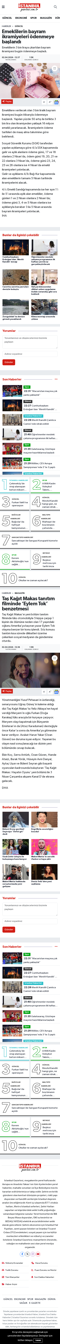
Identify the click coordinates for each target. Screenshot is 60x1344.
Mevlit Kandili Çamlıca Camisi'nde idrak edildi (39, 422)
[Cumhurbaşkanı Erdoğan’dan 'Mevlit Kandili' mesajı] (15, 247)
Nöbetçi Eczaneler (14, 1263)
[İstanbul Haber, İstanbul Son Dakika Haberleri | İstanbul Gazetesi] (29, 7)
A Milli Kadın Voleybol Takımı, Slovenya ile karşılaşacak (48, 486)
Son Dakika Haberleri (44, 1277)
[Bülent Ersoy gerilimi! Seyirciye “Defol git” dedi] (15, 819)
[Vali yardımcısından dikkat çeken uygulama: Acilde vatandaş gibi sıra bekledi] (44, 277)
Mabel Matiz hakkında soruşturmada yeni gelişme (13, 884)
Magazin (20, 593)
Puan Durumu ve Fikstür (46, 1270)
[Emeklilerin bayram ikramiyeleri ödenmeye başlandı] (30, 80)
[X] (27, 1254)
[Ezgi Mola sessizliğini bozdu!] (44, 819)
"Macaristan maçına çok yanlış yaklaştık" (40, 393)
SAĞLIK (23, 1303)
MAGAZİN (46, 18)
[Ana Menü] (3, 7)
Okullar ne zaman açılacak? (33, 580)
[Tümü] (56, 379)
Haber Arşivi (11, 1284)
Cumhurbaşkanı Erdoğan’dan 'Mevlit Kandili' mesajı (13, 259)
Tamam (38, 1340)
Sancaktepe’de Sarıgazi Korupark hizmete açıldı (35, 542)
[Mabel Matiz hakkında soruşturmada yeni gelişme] (15, 872)
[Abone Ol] (56, 102)
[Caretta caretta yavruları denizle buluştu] (15, 277)
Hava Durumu (41, 1263)
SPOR (33, 18)
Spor (27, 387)
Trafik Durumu (11, 1270)
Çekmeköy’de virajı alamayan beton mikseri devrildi (17, 486)
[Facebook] (22, 1254)
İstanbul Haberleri (33, 416)
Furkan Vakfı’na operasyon (20, 504)
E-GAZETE (34, 1303)
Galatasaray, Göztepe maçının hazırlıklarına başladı (39, 451)
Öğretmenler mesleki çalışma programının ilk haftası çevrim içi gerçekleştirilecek (39, 436)
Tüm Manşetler (12, 1277)
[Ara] (55, 7)
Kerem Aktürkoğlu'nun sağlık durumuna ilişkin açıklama (20, 561)
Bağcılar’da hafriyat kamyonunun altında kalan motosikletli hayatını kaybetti (18, 525)
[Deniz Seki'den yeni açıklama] (44, 872)
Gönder (9, 362)
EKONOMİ (21, 18)
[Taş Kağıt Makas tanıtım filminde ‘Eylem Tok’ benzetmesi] (30, 670)
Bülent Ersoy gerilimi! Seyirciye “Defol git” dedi (13, 831)
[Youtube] (38, 1254)
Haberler (6, 26)
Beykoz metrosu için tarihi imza (49, 563)
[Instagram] (32, 1254)
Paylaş (9, 101)
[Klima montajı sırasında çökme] (44, 307)
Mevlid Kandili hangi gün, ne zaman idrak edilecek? (50, 504)
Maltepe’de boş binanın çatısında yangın (48, 525)
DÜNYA (51, 1299)
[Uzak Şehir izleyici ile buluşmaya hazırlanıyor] (15, 847)
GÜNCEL (7, 18)
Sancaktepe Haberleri (22, 537)
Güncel (19, 26)
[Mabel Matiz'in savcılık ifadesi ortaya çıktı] (44, 847)
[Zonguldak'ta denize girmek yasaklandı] (15, 307)
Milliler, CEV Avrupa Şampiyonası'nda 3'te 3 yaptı (39, 465)
